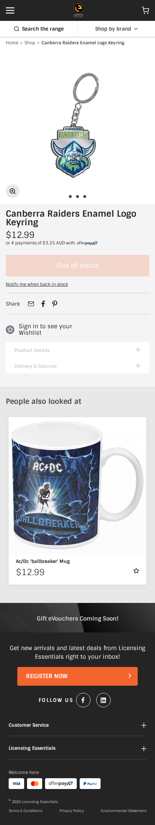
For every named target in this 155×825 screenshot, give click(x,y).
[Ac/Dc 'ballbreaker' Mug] (77, 486)
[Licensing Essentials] (78, 10)
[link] (87, 243)
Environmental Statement (123, 811)
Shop (30, 43)
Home (12, 43)
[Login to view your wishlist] (136, 570)
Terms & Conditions (25, 811)
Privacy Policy (71, 811)
